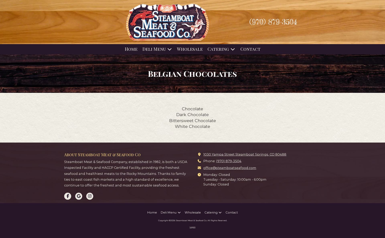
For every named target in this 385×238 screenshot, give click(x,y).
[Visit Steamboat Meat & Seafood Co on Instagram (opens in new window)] (89, 196)
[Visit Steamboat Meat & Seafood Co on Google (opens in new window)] (78, 196)
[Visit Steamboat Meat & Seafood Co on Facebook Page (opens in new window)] (67, 196)
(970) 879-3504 (228, 161)
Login (193, 227)
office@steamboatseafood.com (229, 168)
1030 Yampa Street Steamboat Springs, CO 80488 (244, 154)
